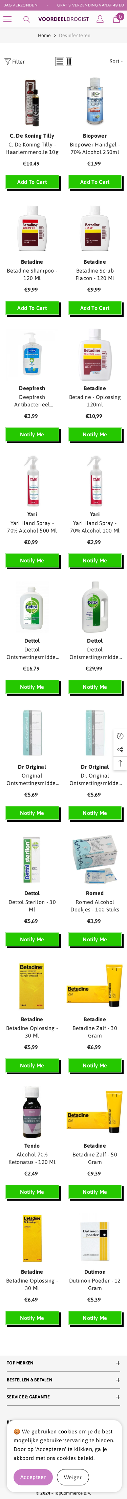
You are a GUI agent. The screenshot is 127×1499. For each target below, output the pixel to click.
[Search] (27, 19)
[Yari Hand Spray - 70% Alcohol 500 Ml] (32, 481)
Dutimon (95, 1272)
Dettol (32, 641)
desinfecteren (75, 35)
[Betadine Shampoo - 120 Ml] (32, 229)
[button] (59, 61)
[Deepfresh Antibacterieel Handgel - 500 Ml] (32, 355)
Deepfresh (32, 388)
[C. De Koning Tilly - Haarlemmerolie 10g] (32, 102)
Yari (32, 514)
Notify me (32, 434)
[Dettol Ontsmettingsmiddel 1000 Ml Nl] (95, 607)
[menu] (7, 19)
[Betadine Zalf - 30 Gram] (95, 986)
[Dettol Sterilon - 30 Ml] (32, 860)
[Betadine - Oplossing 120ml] (95, 355)
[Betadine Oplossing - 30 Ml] (32, 986)
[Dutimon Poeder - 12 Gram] (95, 1239)
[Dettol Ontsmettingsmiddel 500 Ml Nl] (32, 607)
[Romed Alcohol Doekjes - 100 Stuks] (95, 860)
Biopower (95, 136)
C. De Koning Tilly (32, 136)
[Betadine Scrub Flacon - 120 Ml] (95, 229)
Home (44, 35)
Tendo (32, 1146)
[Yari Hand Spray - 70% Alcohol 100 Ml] (95, 481)
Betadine (32, 262)
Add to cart (32, 182)
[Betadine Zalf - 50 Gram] (95, 1112)
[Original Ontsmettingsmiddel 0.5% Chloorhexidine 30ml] (32, 734)
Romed (95, 893)
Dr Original (32, 767)
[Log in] (100, 19)
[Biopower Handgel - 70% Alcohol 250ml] (95, 102)
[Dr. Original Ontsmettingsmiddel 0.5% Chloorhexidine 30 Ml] (95, 734)
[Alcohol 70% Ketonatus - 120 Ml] (32, 1112)
